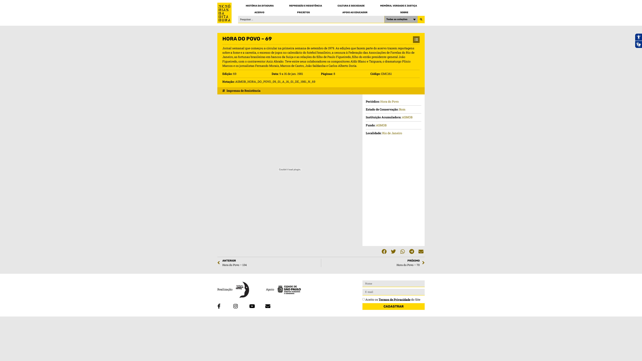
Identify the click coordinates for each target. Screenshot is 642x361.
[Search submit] (421, 19)
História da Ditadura (260, 5)
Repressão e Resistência (305, 5)
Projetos (303, 12)
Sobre (404, 12)
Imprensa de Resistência (243, 91)
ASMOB (407, 117)
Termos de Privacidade (394, 299)
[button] (384, 251)
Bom (402, 109)
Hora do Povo (389, 101)
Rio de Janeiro (392, 133)
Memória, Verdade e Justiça (398, 5)
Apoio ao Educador (354, 12)
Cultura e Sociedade (351, 5)
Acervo (259, 12)
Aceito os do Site (392, 299)
